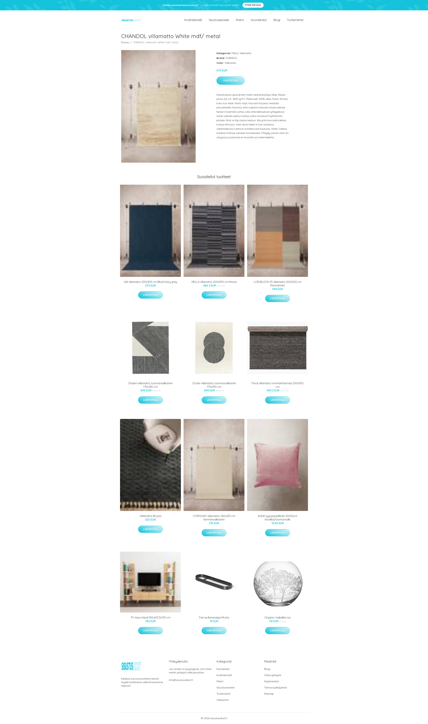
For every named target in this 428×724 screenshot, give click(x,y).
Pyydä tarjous (253, 5)
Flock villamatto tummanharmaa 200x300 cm (277, 385)
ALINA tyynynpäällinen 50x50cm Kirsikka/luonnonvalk (277, 517)
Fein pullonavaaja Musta (214, 617)
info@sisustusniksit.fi (181, 680)
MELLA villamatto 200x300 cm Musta (214, 282)
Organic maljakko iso (277, 617)
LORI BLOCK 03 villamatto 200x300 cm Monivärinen (277, 283)
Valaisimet (223, 699)
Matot (240, 20)
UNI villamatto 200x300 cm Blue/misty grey (150, 282)
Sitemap (269, 693)
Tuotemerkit (295, 20)
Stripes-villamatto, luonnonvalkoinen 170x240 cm (150, 385)
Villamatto (245, 53)
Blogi (276, 20)
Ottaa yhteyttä (272, 675)
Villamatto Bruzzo (151, 516)
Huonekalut (259, 20)
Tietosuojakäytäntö (275, 687)
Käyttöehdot (271, 681)
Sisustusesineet (219, 20)
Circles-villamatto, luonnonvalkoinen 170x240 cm (214, 385)
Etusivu (125, 42)
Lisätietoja (230, 80)
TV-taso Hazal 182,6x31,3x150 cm (150, 617)
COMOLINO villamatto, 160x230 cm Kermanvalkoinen (214, 517)
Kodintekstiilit (193, 20)
